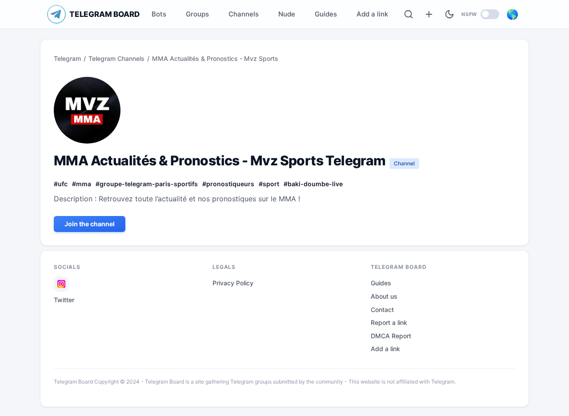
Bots (159, 14)
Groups (197, 14)
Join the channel (89, 224)
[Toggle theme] (449, 14)
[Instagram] (61, 284)
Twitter (64, 300)
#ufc (61, 184)
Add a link (372, 14)
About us (384, 296)
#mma (81, 184)
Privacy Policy (232, 283)
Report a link (389, 322)
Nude (286, 14)
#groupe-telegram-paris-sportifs (147, 184)
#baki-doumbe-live (313, 184)
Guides (326, 14)
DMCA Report (391, 336)
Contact (382, 309)
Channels (243, 14)
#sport (269, 184)
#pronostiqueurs (228, 184)
